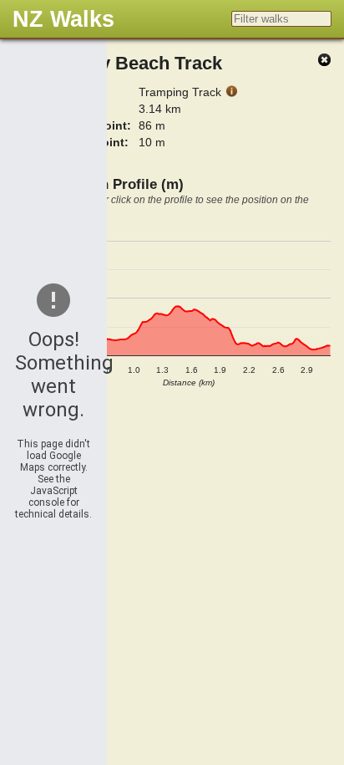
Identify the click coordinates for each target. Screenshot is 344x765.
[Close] (324, 61)
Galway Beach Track (134, 63)
